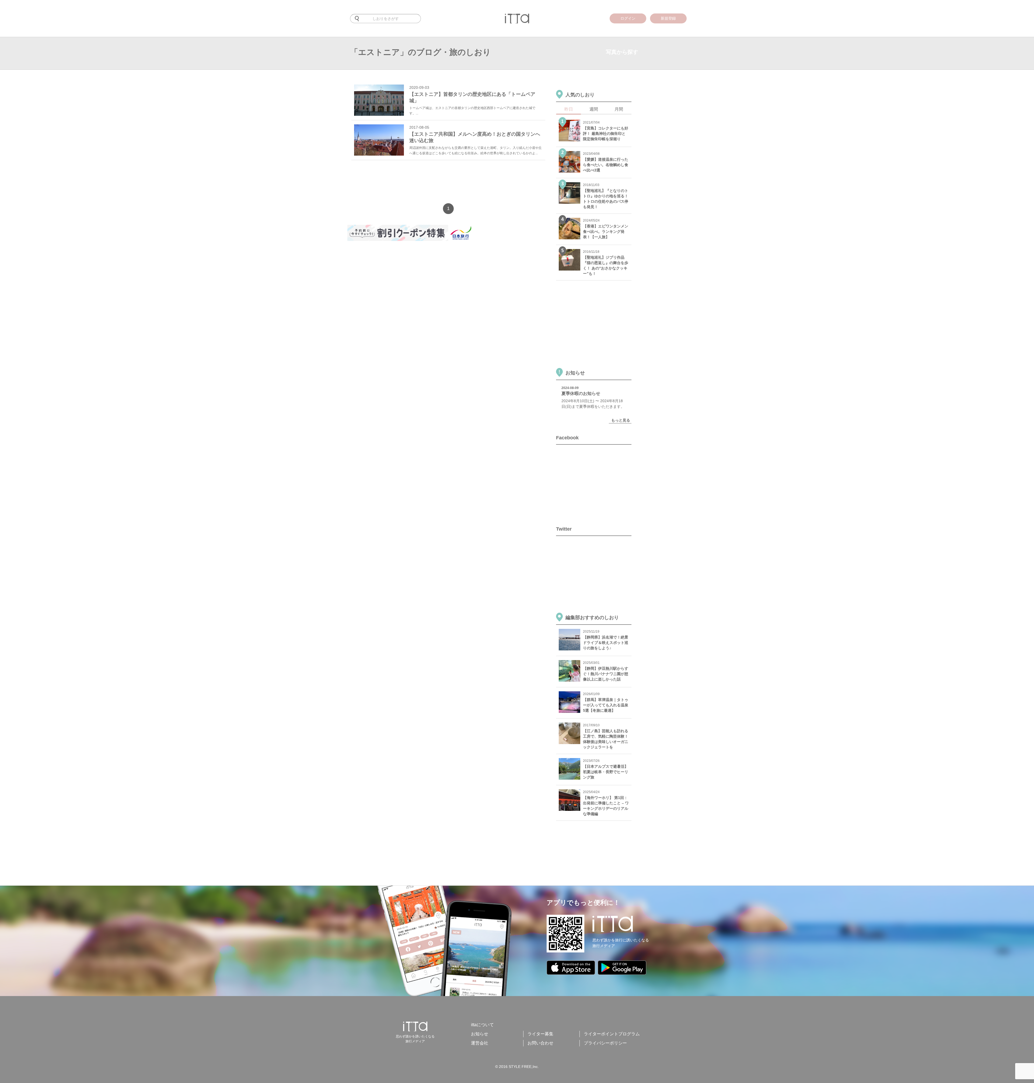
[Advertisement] (445, 183)
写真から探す (622, 52)
